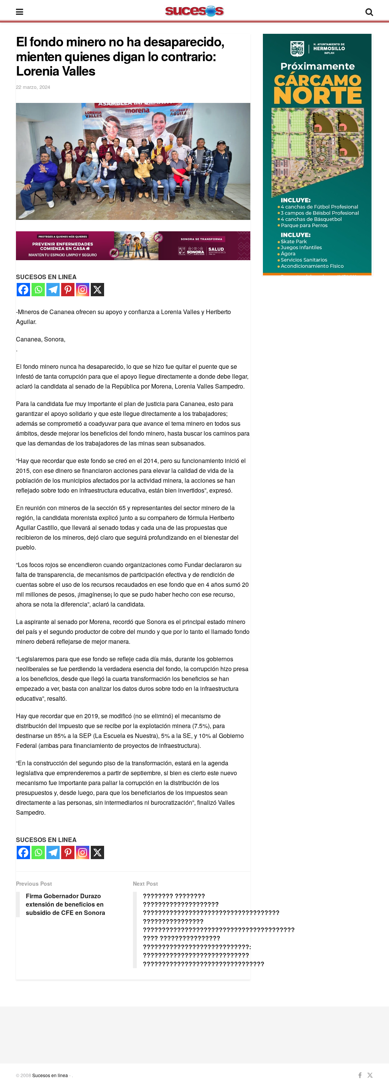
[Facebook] (23, 289)
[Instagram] (82, 289)
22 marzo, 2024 (33, 86)
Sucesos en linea (50, 1075)
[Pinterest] (67, 289)
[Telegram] (53, 289)
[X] (97, 289)
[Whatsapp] (38, 289)
